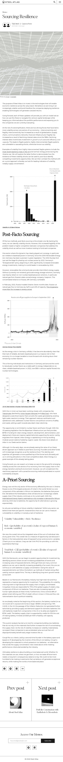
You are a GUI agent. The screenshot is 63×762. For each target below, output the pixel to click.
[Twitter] (28, 748)
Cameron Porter (27, 24)
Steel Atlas (34, 759)
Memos (4, 12)
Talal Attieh (15, 24)
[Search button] (54, 2)
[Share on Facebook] (4, 669)
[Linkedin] (35, 748)
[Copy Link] (23, 669)
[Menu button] (60, 2)
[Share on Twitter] (10, 669)
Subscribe (48, 741)
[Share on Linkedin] (17, 669)
